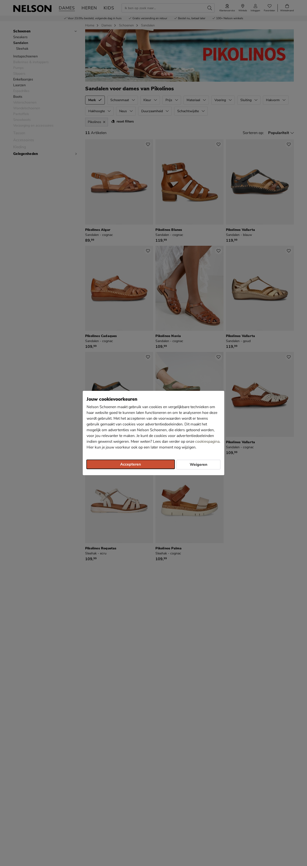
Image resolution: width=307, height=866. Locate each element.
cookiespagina (207, 441)
